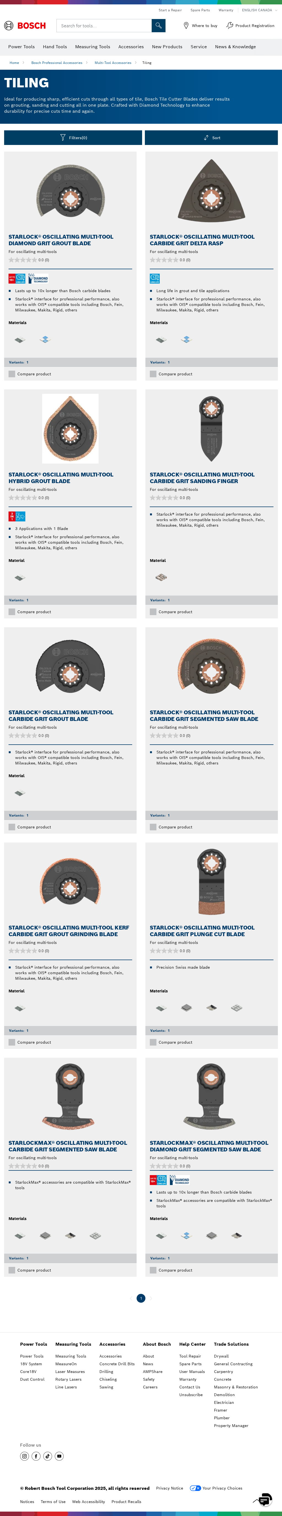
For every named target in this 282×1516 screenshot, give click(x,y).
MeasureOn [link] (66, 1363)
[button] (24, 1456)
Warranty (226, 10)
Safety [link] (148, 1379)
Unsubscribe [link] (191, 1394)
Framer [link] (220, 1410)
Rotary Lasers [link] (68, 1379)
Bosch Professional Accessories (56, 63)
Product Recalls (126, 1501)
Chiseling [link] (108, 1379)
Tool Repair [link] (190, 1356)
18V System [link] (31, 1363)
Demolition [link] (224, 1394)
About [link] (148, 1356)
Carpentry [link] (223, 1371)
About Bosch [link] (157, 1344)
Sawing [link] (106, 1387)
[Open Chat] (265, 1499)
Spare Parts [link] (190, 1363)
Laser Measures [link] (70, 1371)
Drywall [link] (221, 1356)
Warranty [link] (187, 1379)
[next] (151, 1298)
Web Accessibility (88, 1501)
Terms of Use (53, 1501)
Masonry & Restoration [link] (236, 1387)
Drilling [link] (106, 1371)
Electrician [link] (224, 1402)
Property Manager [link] (231, 1425)
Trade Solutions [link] (231, 1344)
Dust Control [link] (32, 1379)
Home (14, 63)
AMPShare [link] (152, 1371)
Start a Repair (170, 10)
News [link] (148, 1363)
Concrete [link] (222, 1379)
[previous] (131, 1298)
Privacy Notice (169, 1488)
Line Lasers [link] (66, 1387)
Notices (27, 1501)
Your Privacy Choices (222, 1488)
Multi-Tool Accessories (113, 63)
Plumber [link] (222, 1417)
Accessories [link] (112, 1344)
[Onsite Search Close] (146, 25)
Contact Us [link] (189, 1387)
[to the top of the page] (273, 1483)
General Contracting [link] (233, 1363)
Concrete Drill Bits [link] (117, 1363)
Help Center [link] (192, 1344)
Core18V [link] (28, 1371)
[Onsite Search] (159, 25)
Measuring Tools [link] (73, 1344)
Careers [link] (150, 1387)
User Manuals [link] (192, 1371)
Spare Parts (200, 10)
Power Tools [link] (33, 1344)
